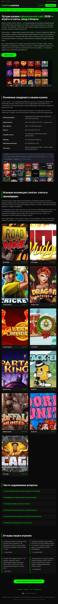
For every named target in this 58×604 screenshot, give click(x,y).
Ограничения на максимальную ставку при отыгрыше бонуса (23, 516)
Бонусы (26, 589)
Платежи (20, 589)
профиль (41, 5)
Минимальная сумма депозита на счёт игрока (18, 522)
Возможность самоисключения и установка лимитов (21, 510)
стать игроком (50, 5)
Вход (48, 1)
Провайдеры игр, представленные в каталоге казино (20, 497)
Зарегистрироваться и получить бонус (29, 581)
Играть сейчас (8, 55)
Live (31, 589)
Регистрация (53, 1)
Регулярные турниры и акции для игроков (17, 503)
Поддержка (37, 589)
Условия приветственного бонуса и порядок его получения (22, 491)
